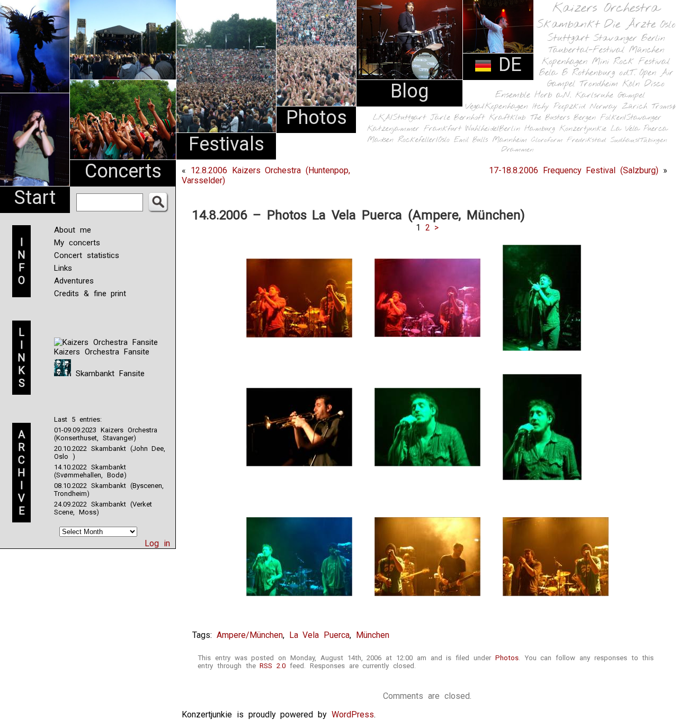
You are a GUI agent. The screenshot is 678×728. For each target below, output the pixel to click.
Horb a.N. (552, 95)
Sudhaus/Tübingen (638, 140)
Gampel (631, 95)
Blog (409, 91)
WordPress (353, 714)
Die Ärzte (630, 24)
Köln (631, 84)
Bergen (585, 118)
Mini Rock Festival (631, 61)
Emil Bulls (471, 140)
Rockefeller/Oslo (424, 140)
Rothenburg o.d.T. (603, 72)
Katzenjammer (393, 129)
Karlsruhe (594, 95)
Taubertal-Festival (586, 50)
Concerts (123, 171)
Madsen (380, 140)
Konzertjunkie (582, 129)
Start (35, 198)
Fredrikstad (586, 140)
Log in (157, 543)
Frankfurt (442, 129)
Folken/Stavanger (631, 118)
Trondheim (598, 84)
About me (72, 230)
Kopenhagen (564, 61)
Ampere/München (250, 635)
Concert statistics (86, 255)
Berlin (653, 38)
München (646, 50)
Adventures (74, 281)
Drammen (517, 149)
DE (507, 65)
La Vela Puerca (639, 129)
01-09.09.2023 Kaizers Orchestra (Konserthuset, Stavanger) (105, 434)
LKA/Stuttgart (399, 117)
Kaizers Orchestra (605, 8)
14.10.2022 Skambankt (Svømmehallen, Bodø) (90, 471)
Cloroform (547, 140)
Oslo (668, 25)
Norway (604, 106)
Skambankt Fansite (108, 373)
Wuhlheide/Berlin (493, 129)
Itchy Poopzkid (558, 106)
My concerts (77, 242)
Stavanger (615, 38)
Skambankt (568, 24)
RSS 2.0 (273, 666)
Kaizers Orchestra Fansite (101, 352)
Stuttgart (568, 38)
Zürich (634, 106)
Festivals (226, 144)
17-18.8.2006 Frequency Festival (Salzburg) (573, 170)
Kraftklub (507, 118)
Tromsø (663, 106)
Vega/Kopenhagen (496, 106)
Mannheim (509, 140)
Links (63, 268)
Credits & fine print (90, 293)
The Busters (549, 118)
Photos (316, 117)
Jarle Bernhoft (457, 117)
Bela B (553, 72)
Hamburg (539, 129)
